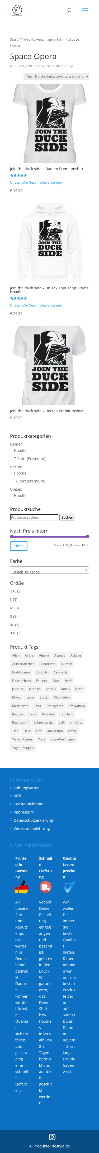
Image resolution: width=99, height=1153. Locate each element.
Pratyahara (77, 706)
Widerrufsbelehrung (32, 828)
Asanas (59, 655)
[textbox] (49, 572)
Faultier (41, 680)
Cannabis (61, 672)
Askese (75, 655)
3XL (13, 591)
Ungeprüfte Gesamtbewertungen (36, 182)
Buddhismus (21, 672)
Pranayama (54, 706)
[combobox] (49, 570)
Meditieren (20, 706)
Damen (16, 444)
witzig (72, 731)
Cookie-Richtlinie (28, 803)
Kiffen (65, 689)
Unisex (16, 489)
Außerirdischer (23, 664)
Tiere (27, 731)
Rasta (33, 714)
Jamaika (35, 689)
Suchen (67, 517)
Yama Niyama (22, 739)
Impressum (24, 812)
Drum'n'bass (21, 680)
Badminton (47, 664)
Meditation (62, 697)
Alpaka (44, 655)
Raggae (17, 714)
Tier (15, 731)
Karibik (51, 689)
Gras (56, 680)
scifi (62, 722)
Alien (16, 655)
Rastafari (48, 714)
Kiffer (79, 689)
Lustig (44, 697)
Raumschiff (20, 722)
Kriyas (16, 697)
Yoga (41, 739)
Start (14, 39)
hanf (68, 680)
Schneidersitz (44, 722)
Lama (30, 697)
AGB (17, 795)
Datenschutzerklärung (33, 820)
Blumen (66, 664)
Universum (55, 731)
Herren (16, 466)
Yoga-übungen (23, 747)
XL (12, 624)
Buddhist (42, 672)
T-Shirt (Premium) (29, 458)
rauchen (66, 714)
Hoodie (20, 450)
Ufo (38, 731)
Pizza (37, 706)
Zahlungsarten (27, 787)
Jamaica (18, 689)
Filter (18, 545)
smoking (76, 722)
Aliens (29, 655)
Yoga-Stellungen (63, 739)
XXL (13, 632)
